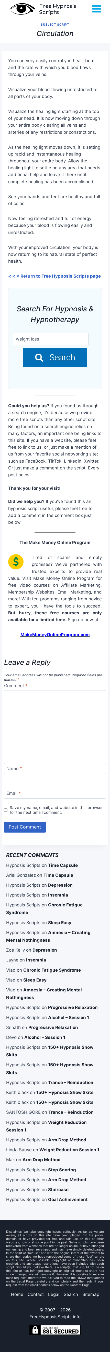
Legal (53, 1294)
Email (13, 793)
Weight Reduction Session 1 (69, 1149)
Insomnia (58, 895)
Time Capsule (63, 865)
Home (17, 1294)
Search (71, 1294)
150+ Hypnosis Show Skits (65, 1092)
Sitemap (90, 1294)
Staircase (58, 1189)
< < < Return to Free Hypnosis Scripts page (54, 276)
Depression (60, 885)
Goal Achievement (68, 1199)
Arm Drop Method (67, 1139)
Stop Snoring (62, 1169)
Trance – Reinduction (70, 1082)
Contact (36, 1294)
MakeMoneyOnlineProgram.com (55, 634)
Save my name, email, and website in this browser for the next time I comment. (56, 810)
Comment (16, 685)
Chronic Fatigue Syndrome (52, 970)
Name (14, 768)
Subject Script (55, 24)
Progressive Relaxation (73, 1007)
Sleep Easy (59, 922)
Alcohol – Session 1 (68, 1017)
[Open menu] (96, 8)
